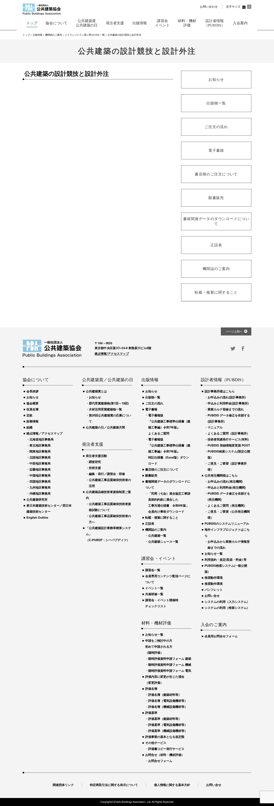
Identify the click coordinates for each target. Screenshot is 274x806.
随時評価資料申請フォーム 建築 (169, 658)
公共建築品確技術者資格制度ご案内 (108, 495)
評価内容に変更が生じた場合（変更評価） (164, 679)
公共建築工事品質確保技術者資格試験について (110, 507)
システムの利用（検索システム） (227, 607)
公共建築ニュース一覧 (163, 541)
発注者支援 (92, 444)
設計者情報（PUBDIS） (223, 380)
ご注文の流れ (154, 403)
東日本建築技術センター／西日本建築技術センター (49, 508)
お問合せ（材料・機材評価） (164, 754)
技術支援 (95, 468)
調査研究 (95, 462)
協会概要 (32, 403)
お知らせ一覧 (154, 634)
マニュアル (215, 427)
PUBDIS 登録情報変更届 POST (229, 445)
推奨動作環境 (214, 577)
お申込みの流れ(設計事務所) (227, 397)
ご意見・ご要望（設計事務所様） (227, 466)
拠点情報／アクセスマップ (44, 433)
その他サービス (155, 742)
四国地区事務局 (40, 481)
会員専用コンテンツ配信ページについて (167, 579)
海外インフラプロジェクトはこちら (227, 532)
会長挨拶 (32, 391)
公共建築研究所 (37, 499)
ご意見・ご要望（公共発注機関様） (229, 514)
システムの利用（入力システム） (227, 601)
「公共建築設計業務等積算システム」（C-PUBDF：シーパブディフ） (108, 534)
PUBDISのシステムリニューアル (227, 523)
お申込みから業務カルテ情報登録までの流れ (229, 544)
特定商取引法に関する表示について (114, 784)
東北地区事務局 (40, 445)
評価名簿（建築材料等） (164, 694)
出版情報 (149, 380)
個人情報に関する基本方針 (172, 784)
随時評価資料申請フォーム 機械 (169, 664)
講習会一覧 (152, 570)
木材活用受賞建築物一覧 (105, 409)
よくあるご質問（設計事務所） (229, 433)
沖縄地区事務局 (40, 493)
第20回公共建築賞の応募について (110, 418)
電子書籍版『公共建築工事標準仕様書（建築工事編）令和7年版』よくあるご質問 (169, 424)
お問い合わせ (209, 6)
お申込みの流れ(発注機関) (225, 481)
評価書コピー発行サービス (166, 748)
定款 (29, 415)
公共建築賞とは (96, 391)
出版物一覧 (152, 397)
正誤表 (149, 523)
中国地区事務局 (40, 475)
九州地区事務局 (40, 487)
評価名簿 (151, 688)
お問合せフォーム (160, 761)
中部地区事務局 (40, 463)
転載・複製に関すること (161, 517)
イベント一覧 (154, 588)
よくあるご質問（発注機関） (227, 505)
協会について (36, 380)
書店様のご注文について (161, 469)
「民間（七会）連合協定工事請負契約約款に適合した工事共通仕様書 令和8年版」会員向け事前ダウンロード (169, 502)
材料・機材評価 (156, 623)
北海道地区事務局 (41, 439)
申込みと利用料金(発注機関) (227, 487)
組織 (29, 427)
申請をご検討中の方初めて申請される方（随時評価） (158, 646)
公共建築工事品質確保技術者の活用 (110, 483)
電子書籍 (151, 409)
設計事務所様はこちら (220, 391)
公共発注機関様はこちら (221, 475)
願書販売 (151, 475)
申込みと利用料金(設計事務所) (228, 403)
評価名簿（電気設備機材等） (167, 700)
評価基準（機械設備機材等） (167, 730)
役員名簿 (32, 409)
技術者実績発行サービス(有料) (228, 439)
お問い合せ (212, 595)
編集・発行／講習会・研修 (107, 474)
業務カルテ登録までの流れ (226, 409)
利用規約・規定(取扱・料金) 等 (226, 559)
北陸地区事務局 (40, 457)
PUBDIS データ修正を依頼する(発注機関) (229, 496)
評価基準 (151, 712)
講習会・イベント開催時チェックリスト (161, 603)
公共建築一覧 (157, 535)
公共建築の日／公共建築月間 (105, 427)
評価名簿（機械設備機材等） (167, 706)
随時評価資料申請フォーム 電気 (169, 670)
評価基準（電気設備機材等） (167, 724)
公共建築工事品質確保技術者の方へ (110, 519)
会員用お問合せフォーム (221, 636)
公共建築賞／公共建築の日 (107, 380)
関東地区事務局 (40, 451)
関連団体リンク (63, 784)
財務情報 (32, 421)
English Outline (37, 517)
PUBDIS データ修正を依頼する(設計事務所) (229, 418)
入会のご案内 (214, 625)
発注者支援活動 (96, 456)
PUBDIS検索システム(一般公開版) (226, 568)
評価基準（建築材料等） (164, 718)
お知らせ (32, 397)
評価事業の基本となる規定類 (164, 736)
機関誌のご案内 (155, 529)
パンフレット (214, 589)
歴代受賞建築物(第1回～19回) (109, 403)
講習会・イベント (158, 559)
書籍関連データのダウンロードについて (167, 484)
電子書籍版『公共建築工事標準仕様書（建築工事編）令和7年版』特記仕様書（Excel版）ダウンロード (169, 451)
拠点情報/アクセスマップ (112, 353)
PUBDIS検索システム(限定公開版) (229, 454)
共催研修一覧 (154, 594)
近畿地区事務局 (40, 469)
